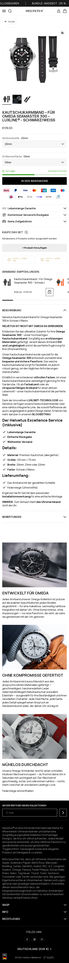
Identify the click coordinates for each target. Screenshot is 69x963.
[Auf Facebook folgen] (27, 939)
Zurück (11, 21)
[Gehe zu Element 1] (6, 100)
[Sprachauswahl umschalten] (4, 955)
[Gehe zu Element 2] (17, 100)
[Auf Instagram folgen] (34, 939)
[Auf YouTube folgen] (41, 939)
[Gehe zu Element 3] (27, 100)
